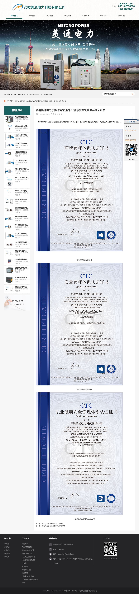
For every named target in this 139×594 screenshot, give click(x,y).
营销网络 (7, 553)
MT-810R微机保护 (32, 94)
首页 (16, 101)
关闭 (138, 120)
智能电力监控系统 (28, 576)
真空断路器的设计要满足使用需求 (53, 526)
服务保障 (121, 15)
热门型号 (25, 544)
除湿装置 (25, 573)
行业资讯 (22, 101)
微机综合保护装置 (28, 550)
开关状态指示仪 (27, 553)
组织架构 (7, 547)
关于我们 (32, 15)
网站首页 (14, 15)
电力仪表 (25, 566)
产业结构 (7, 550)
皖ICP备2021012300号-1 (70, 591)
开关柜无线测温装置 (28, 557)
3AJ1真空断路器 (19, 94)
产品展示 (49, 15)
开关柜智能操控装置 (28, 560)
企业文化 (7, 557)
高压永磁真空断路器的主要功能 (52, 523)
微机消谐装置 (26, 570)
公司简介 (7, 544)
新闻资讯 (67, 15)
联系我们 (103, 15)
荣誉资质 (85, 15)
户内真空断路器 (27, 547)
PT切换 (24, 563)
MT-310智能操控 (46, 94)
